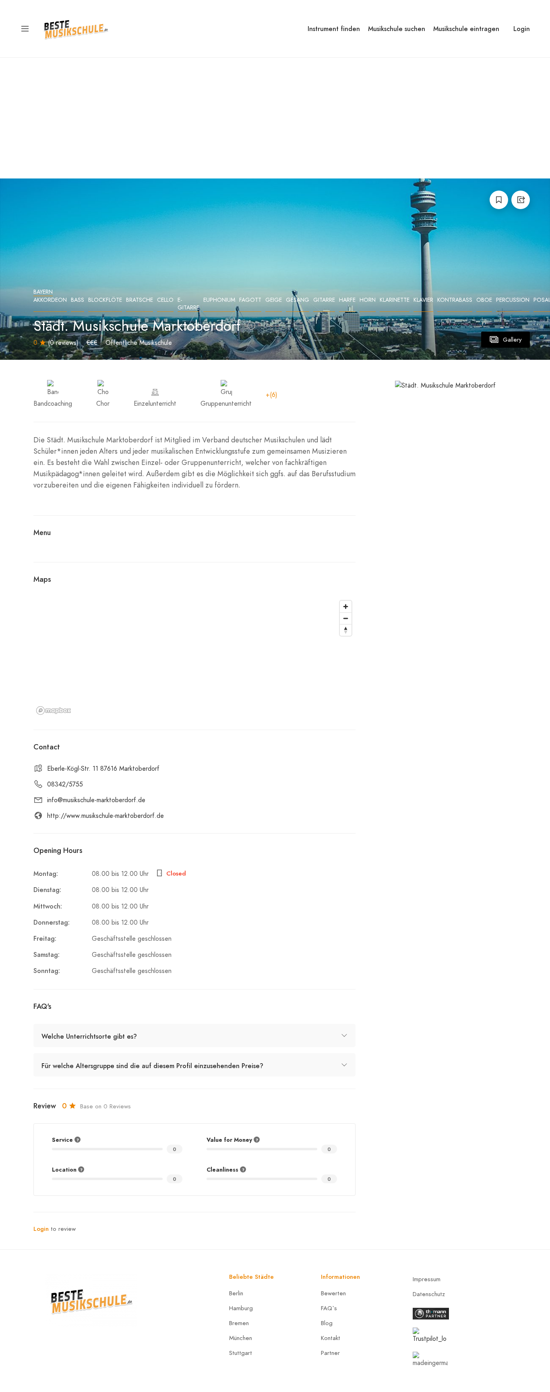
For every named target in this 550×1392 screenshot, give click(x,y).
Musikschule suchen (396, 28)
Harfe (347, 300)
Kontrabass (454, 300)
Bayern (43, 292)
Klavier (423, 300)
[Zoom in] (346, 606)
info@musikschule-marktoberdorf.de (96, 800)
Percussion (512, 300)
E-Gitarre (188, 303)
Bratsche (139, 300)
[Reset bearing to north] (346, 630)
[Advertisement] (275, 118)
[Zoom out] (346, 618)
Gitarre (324, 300)
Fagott (250, 300)
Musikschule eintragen (466, 28)
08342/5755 (65, 784)
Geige (273, 300)
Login (521, 28)
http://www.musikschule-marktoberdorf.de (105, 815)
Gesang (297, 300)
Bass (77, 300)
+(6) (271, 394)
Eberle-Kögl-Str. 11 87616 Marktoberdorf (103, 768)
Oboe (484, 300)
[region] (194, 657)
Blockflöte (105, 300)
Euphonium (219, 300)
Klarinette (394, 300)
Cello (165, 300)
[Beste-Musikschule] (76, 28)
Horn (368, 300)
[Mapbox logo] (53, 710)
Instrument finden (334, 28)
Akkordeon (50, 300)
